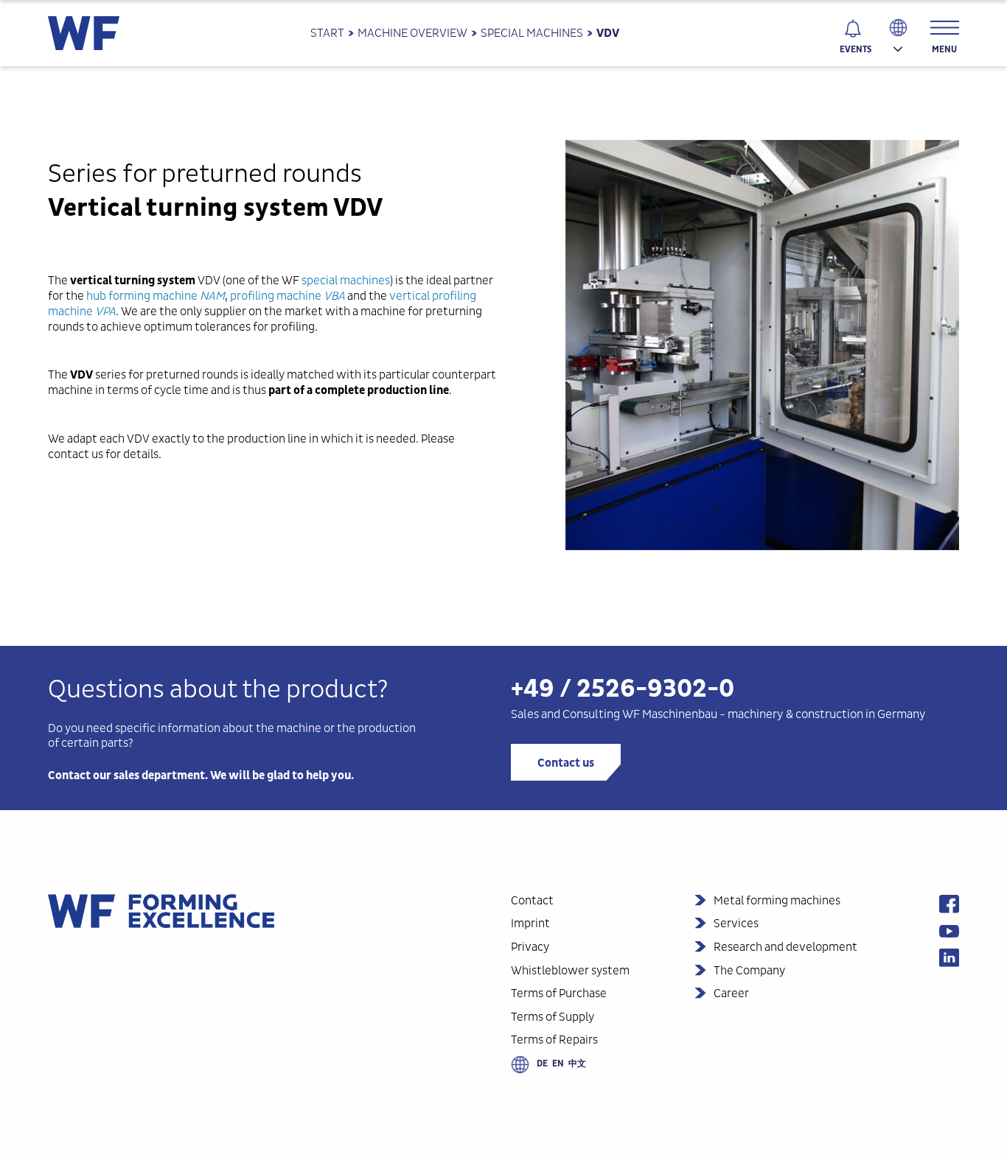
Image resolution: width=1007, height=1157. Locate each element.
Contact (532, 900)
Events (855, 49)
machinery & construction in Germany (827, 714)
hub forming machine (142, 296)
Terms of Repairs (554, 1040)
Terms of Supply (552, 1017)
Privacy (530, 947)
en (558, 1063)
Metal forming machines (777, 900)
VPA (105, 311)
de (542, 1063)
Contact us (565, 763)
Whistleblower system (570, 970)
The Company (749, 970)
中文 (577, 1063)
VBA (334, 296)
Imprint (530, 923)
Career (731, 993)
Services (736, 923)
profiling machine (275, 296)
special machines (346, 280)
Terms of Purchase (559, 993)
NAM (212, 296)
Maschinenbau (679, 714)
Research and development (785, 947)
